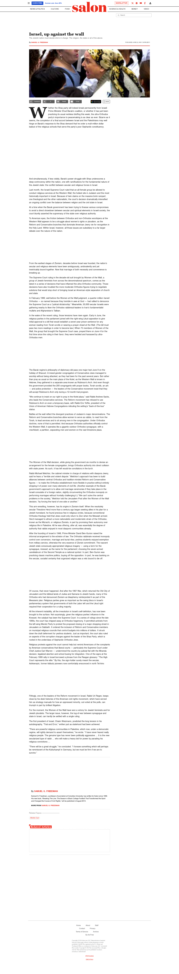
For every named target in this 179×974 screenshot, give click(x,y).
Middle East (34, 818)
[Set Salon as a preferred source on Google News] (96, 101)
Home (78, 925)
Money (135, 9)
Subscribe (37, 3)
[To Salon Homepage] (89, 7)
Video (146, 9)
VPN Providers (89, 956)
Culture (55, 9)
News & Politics (37, 9)
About (88, 925)
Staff (96, 925)
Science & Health (117, 9)
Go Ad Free (89, 935)
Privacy (92, 928)
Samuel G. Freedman (39, 42)
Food (67, 9)
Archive (96, 932)
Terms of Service (82, 932)
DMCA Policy (89, 959)
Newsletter (121, 3)
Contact (82, 928)
